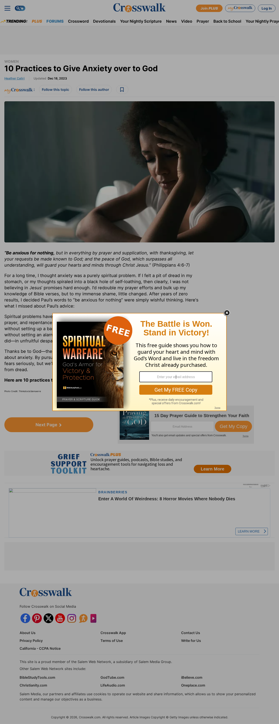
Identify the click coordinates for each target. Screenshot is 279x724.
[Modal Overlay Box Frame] (139, 362)
